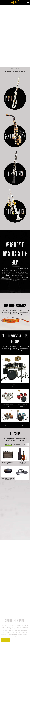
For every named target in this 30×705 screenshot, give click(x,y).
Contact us (16, 640)
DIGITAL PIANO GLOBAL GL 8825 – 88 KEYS (8, 479)
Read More (6, 640)
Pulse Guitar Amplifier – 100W (7, 463)
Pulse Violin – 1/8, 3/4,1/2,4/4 (22, 463)
